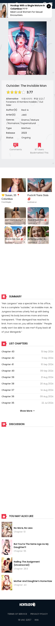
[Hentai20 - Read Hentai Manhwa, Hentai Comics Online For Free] (27, 604)
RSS (36, 619)
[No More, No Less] (7, 530)
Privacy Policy (39, 613)
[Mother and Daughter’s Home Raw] (7, 583)
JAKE (24, 114)
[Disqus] (27, 467)
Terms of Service (17, 613)
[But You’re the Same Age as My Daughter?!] (7, 548)
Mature (35, 119)
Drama (25, 119)
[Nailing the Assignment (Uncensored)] (7, 565)
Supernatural (28, 123)
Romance (13, 123)
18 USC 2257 (24, 619)
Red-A (25, 109)
